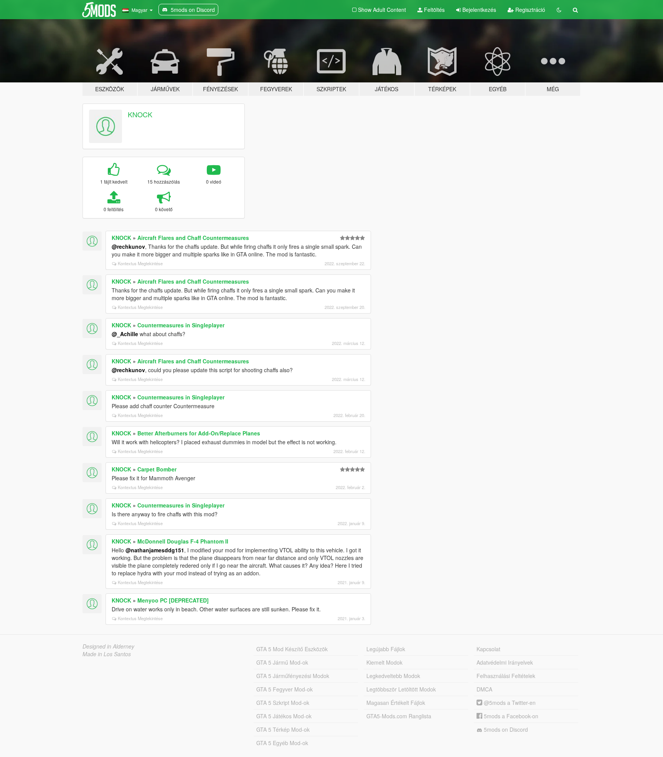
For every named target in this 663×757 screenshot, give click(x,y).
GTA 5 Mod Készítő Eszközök (292, 649)
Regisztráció (529, 9)
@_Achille (125, 334)
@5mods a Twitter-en (509, 702)
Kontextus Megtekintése (140, 263)
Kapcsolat (488, 649)
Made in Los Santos (106, 654)
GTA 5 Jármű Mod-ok (282, 662)
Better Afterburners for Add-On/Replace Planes (198, 433)
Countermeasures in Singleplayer (180, 325)
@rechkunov (128, 246)
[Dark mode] (559, 9)
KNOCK (140, 114)
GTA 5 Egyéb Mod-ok (282, 743)
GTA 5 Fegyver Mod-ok (284, 689)
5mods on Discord (505, 729)
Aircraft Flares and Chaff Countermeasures (193, 237)
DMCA (484, 689)
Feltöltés (433, 9)
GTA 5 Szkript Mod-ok (282, 702)
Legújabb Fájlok (385, 649)
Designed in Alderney (108, 646)
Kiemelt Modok (384, 662)
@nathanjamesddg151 (154, 550)
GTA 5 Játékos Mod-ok (284, 716)
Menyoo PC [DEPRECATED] (173, 600)
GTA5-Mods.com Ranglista (398, 716)
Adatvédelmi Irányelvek (505, 662)
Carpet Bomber (156, 469)
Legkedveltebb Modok (393, 676)
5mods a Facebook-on (510, 716)
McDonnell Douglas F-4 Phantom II (182, 541)
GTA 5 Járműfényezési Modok (292, 676)
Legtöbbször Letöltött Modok (401, 689)
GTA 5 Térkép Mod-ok (283, 729)
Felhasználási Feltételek (506, 676)
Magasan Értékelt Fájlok (395, 702)
